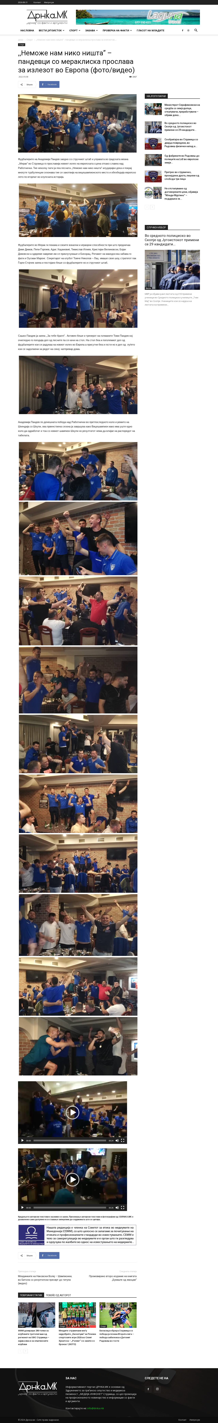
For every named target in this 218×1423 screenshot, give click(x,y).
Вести (148, 288)
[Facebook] (182, 30)
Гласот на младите (150, 30)
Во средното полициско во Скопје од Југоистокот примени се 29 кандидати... (180, 126)
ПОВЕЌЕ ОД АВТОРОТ (58, 1295)
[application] (72, 1112)
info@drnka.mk (95, 1408)
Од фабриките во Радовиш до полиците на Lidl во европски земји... (182, 159)
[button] (196, 30)
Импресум (49, 2)
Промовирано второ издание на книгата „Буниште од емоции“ (113, 1278)
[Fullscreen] (122, 1140)
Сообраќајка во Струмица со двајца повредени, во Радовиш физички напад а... (181, 143)
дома (20, 39)
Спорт (73, 30)
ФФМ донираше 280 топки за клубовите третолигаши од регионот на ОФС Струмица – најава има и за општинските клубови (33, 1337)
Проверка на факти (116, 30)
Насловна (27, 30)
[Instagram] (188, 30)
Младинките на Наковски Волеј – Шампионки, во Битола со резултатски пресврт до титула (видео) (45, 1280)
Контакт (37, 2)
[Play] (22, 1140)
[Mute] (117, 1140)
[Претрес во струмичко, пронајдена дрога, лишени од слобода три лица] (153, 176)
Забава (90, 30)
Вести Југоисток (50, 30)
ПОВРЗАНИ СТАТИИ (31, 1295)
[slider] (70, 1140)
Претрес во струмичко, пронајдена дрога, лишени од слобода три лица (182, 175)
